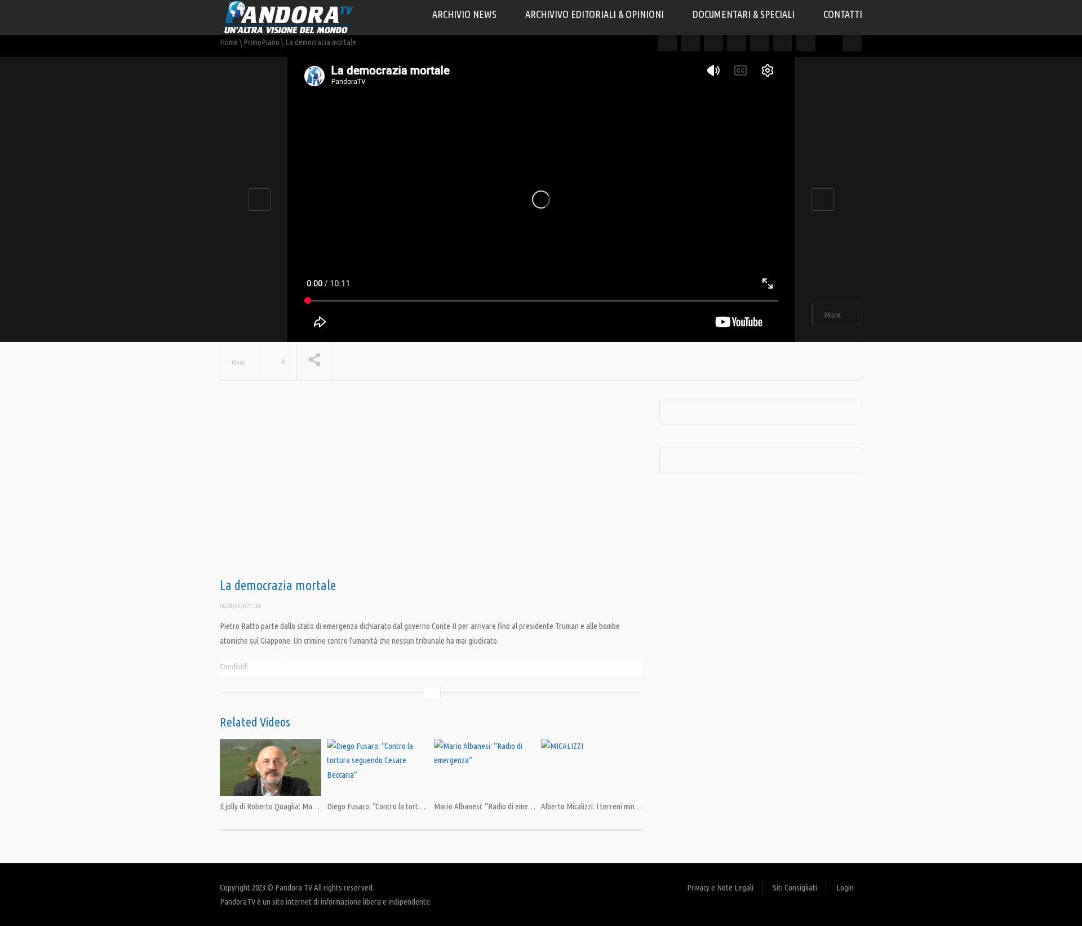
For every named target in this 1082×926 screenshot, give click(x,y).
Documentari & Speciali (745, 14)
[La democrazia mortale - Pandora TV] (287, 16)
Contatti (842, 14)
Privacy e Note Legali (720, 887)
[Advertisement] (431, 488)
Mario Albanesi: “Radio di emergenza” (493, 806)
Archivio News (465, 14)
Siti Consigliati (795, 887)
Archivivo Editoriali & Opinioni (595, 14)
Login (845, 887)
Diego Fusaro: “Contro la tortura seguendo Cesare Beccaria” (422, 806)
